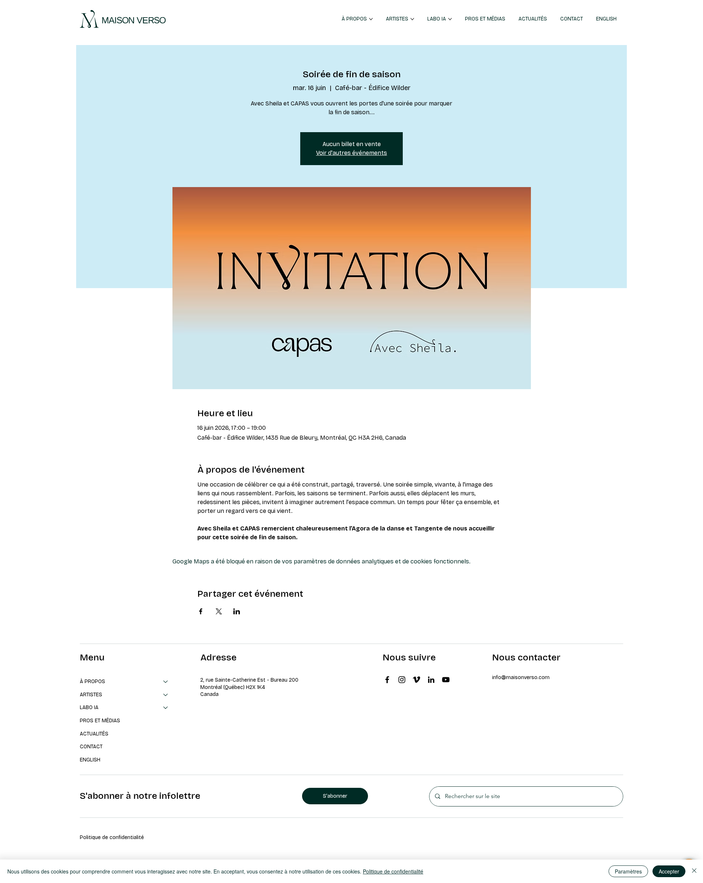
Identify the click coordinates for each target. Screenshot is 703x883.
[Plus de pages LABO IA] (450, 19)
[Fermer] (694, 871)
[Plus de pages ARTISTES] (412, 19)
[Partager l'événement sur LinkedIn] (236, 611)
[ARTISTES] (166, 694)
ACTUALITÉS (94, 734)
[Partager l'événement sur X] (218, 611)
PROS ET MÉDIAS (100, 721)
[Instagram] (401, 679)
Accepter (669, 871)
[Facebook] (387, 679)
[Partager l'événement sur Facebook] (200, 611)
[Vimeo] (416, 679)
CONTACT (91, 747)
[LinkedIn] (431, 679)
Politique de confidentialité (112, 837)
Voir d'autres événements (351, 152)
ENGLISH (90, 760)
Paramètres (628, 871)
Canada (209, 694)
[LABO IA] (166, 707)
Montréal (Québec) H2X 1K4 (232, 687)
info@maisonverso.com (521, 677)
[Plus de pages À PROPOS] (371, 19)
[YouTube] (445, 679)
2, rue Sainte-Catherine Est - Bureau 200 (249, 680)
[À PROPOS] (166, 681)
